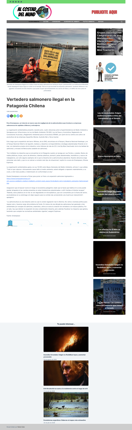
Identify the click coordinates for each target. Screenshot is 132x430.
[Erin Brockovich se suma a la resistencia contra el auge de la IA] (66, 373)
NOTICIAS (100, 21)
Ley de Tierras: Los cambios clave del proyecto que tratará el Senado (109, 305)
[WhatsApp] (21, 1)
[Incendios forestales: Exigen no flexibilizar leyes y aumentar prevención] (66, 339)
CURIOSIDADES (56, 21)
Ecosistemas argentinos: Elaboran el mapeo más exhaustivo (65, 420)
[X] (11, 116)
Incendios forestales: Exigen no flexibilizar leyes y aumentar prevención (109, 267)
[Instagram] (16, 1)
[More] (21, 116)
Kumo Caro (21, 427)
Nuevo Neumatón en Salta (109, 156)
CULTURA (45, 21)
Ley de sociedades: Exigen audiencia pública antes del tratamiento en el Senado (109, 115)
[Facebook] (10, 1)
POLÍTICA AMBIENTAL (89, 21)
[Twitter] (18, 116)
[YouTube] (18, 1)
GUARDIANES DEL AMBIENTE (71, 21)
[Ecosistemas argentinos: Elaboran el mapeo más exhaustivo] (66, 404)
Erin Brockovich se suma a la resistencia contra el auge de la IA (66, 388)
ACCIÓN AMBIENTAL (34, 21)
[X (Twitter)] (13, 1)
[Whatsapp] (14, 116)
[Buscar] (121, 21)
